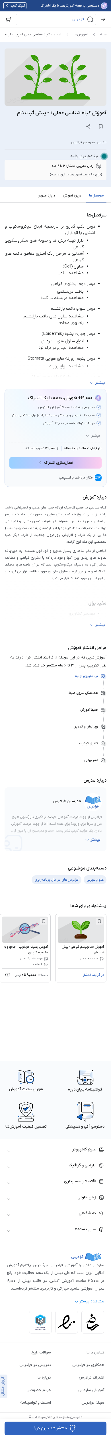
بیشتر (95, 435)
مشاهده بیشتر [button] (91, 1301)
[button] (56, 19)
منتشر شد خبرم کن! (50, 1428)
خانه (103, 34)
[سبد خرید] (8, 19)
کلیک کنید (18, 5)
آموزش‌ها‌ (81, 34)
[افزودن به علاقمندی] (99, 921)
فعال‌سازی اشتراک (58, 462)
